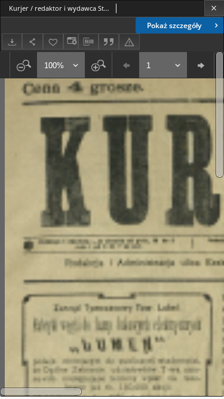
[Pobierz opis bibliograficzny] (88, 41)
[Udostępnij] (32, 41)
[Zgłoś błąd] (129, 41)
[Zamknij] (214, 8)
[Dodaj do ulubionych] (53, 41)
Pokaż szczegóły (174, 25)
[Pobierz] (12, 41)
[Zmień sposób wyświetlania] (70, 41)
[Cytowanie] (109, 41)
